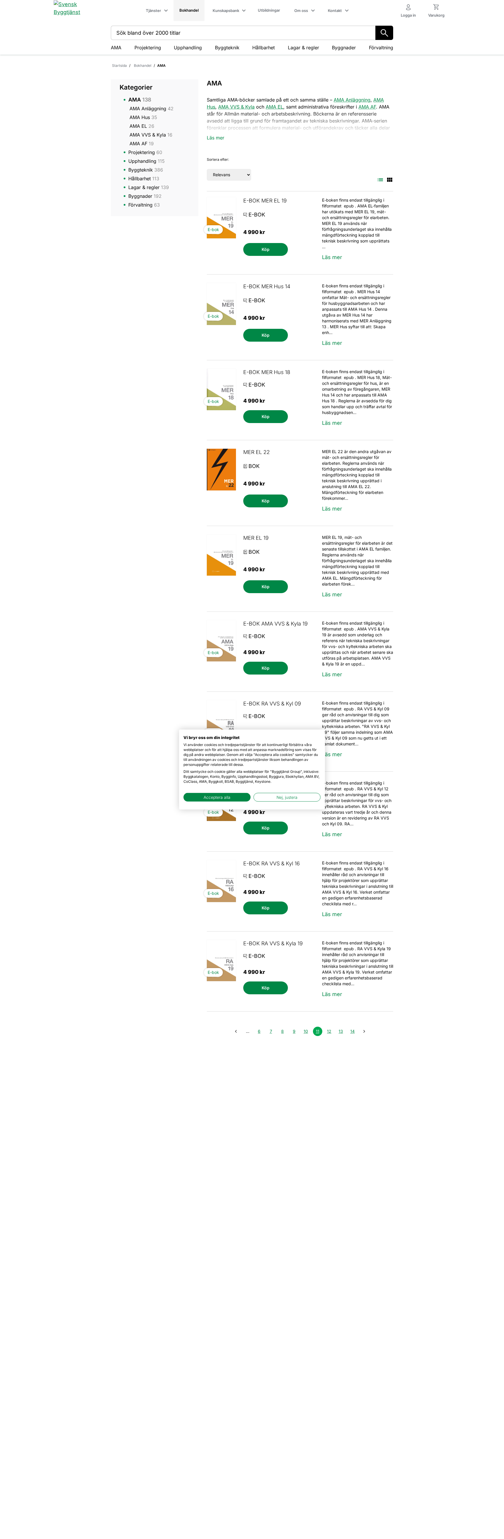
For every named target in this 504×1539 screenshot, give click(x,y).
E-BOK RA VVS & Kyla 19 (273, 943)
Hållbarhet (263, 47)
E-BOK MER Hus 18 (266, 372)
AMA (116, 47)
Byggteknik (227, 47)
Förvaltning (381, 47)
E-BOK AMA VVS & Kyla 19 (275, 624)
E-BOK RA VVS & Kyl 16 (271, 863)
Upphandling (188, 47)
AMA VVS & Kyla (151, 135)
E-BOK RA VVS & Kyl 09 (272, 704)
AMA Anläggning (152, 108)
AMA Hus (143, 117)
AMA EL (142, 126)
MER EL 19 (256, 538)
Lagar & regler (303, 47)
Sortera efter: (218, 159)
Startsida (119, 65)
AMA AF (142, 143)
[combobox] (243, 33)
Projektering (147, 47)
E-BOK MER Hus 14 (266, 286)
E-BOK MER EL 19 (265, 201)
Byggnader (344, 47)
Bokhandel (142, 65)
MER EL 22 (256, 452)
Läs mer (332, 257)
